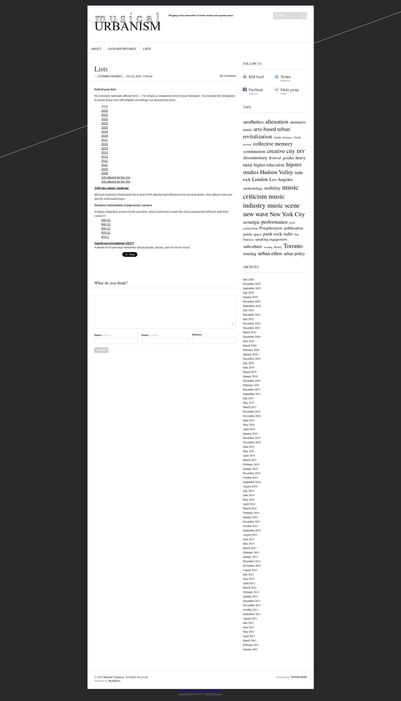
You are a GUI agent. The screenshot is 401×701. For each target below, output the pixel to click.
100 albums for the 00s (115, 181)
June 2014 (248, 495)
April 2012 (249, 583)
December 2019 (251, 358)
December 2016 (251, 411)
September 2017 (252, 394)
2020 (104, 127)
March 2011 (249, 640)
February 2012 (251, 592)
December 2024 (251, 301)
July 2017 (248, 398)
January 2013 (250, 556)
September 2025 (252, 288)
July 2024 (248, 310)
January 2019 (250, 376)
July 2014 (248, 490)
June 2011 (248, 627)
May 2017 (248, 402)
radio (288, 234)
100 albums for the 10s (115, 177)
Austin (277, 137)
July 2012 (248, 574)
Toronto (293, 245)
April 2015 (249, 455)
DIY (301, 151)
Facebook (256, 89)
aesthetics (253, 121)
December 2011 (251, 601)
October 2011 (250, 609)
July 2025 (248, 292)
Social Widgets (186, 693)
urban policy (294, 253)
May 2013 (248, 543)
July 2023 (248, 319)
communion (254, 151)
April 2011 (249, 636)
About (96, 49)
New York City (287, 214)
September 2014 (252, 482)
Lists (147, 49)
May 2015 (248, 451)
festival (275, 157)
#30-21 (105, 228)
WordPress (114, 680)
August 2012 (250, 570)
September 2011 (252, 614)
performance (274, 221)
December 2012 (251, 561)
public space (252, 234)
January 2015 (250, 468)
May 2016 (248, 424)
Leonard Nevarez (122, 49)
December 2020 (251, 336)
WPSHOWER (299, 677)
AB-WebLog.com (213, 693)
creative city (281, 151)
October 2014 (250, 477)
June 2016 (248, 420)
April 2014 (249, 504)
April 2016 (249, 429)
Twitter (286, 76)
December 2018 (251, 380)
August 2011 (250, 618)
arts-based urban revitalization (266, 132)
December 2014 (251, 473)
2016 (104, 144)
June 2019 (248, 367)
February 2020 (251, 350)
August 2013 (250, 534)
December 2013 (251, 521)
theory (278, 247)
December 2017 (251, 389)
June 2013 (248, 539)
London (260, 179)
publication (293, 228)
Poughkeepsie (271, 228)
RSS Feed (256, 76)
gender (288, 157)
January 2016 (250, 433)
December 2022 (251, 323)
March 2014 (249, 508)
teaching (268, 247)
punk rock (272, 234)
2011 (104, 165)
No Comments (228, 75)
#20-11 (105, 232)
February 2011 (251, 645)
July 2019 (248, 363)
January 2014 (250, 517)
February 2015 (251, 464)
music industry (264, 200)
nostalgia (251, 222)
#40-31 (105, 224)
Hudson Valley (276, 172)
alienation (276, 121)
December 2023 (251, 314)
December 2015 (251, 438)
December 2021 (251, 328)
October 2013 (250, 526)
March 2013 (249, 548)
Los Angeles (281, 179)
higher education (269, 165)
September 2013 (252, 530)
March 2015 (249, 460)
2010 (104, 169)
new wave (255, 213)
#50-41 (105, 220)
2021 (104, 123)
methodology (253, 188)
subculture (252, 246)
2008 (104, 173)
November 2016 (252, 416)
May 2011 (248, 631)
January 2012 (250, 596)
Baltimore (288, 137)
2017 (104, 140)
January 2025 (250, 297)
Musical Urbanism (113, 677)
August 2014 (250, 486)
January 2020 (250, 354)
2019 (104, 131)
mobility (272, 188)
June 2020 (248, 341)
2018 (104, 135)
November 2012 (252, 565)
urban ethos (270, 253)
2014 (104, 152)
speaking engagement (271, 239)
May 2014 (248, 499)
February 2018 (251, 385)
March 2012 (249, 587)
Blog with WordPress (212, 690)
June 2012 (248, 578)
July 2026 (248, 279)
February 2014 (251, 512)
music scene (283, 205)
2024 (104, 110)
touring (249, 253)
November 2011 (252, 605)
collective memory (273, 143)
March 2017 (249, 407)
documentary (255, 157)
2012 (104, 160)
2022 (104, 119)
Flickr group (290, 89)
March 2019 (249, 372)
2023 (104, 115)
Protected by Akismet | (191, 690)
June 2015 (248, 446)
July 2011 (248, 623)
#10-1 (105, 236)
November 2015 (252, 442)
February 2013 (251, 552)
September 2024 (252, 306)
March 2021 (249, 332)
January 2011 (250, 649)
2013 (104, 156)
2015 (104, 148)
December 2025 (251, 283)
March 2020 (249, 345)
